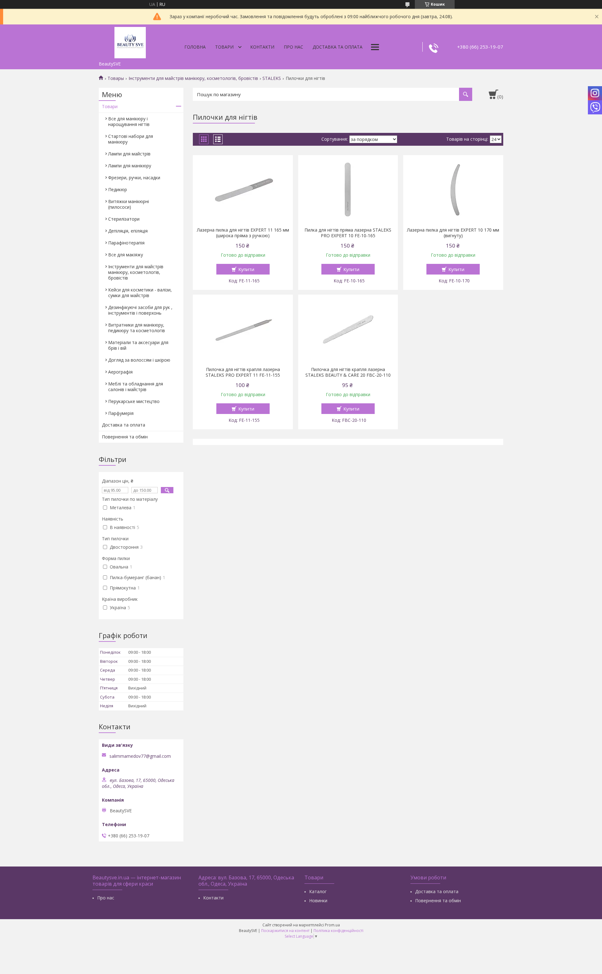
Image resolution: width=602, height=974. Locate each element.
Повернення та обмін (125, 437)
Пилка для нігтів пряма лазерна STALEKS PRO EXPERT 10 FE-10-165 (347, 232)
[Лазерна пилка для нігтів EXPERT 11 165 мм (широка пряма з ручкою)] (243, 189)
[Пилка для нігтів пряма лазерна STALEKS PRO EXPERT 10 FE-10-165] (348, 189)
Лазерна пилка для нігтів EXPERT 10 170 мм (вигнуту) (453, 232)
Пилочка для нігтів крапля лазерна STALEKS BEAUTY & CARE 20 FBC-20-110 (348, 372)
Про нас (293, 47)
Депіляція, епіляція (128, 231)
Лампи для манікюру (129, 166)
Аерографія (120, 372)
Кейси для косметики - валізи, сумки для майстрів (140, 292)
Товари (224, 47)
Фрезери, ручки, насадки (134, 178)
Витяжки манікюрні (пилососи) (128, 204)
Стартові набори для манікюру (130, 139)
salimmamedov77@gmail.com (140, 756)
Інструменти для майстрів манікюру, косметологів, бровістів (193, 78)
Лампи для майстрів (129, 154)
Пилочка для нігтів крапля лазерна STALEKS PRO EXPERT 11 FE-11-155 (243, 372)
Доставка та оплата (337, 47)
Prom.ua (332, 925)
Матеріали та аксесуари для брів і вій (138, 345)
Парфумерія (121, 413)
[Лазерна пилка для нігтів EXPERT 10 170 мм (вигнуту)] (453, 189)
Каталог (318, 891)
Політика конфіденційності (338, 930)
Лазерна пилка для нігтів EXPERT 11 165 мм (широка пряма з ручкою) (243, 232)
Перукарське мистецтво (134, 401)
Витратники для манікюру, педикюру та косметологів (136, 327)
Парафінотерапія (126, 243)
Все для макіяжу (125, 255)
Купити (246, 269)
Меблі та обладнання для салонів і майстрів (135, 386)
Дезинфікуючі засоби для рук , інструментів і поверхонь (140, 310)
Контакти (262, 47)
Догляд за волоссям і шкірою (139, 360)
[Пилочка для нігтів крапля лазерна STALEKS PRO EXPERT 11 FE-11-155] (243, 329)
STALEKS (271, 78)
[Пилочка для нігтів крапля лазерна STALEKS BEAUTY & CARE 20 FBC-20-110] (348, 329)
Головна (195, 47)
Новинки (318, 900)
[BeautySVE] (130, 41)
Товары (116, 78)
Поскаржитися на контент (285, 930)
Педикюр (117, 189)
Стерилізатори (124, 219)
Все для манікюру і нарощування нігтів (129, 121)
